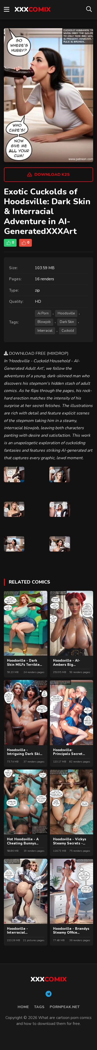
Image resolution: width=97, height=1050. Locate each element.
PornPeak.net (65, 1006)
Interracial (45, 330)
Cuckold (68, 330)
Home (23, 1006)
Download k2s (52, 174)
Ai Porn (43, 313)
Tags (39, 1006)
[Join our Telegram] (48, 994)
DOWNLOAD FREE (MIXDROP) (38, 353)
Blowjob (44, 322)
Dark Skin (67, 322)
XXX (32, 9)
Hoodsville (66, 313)
